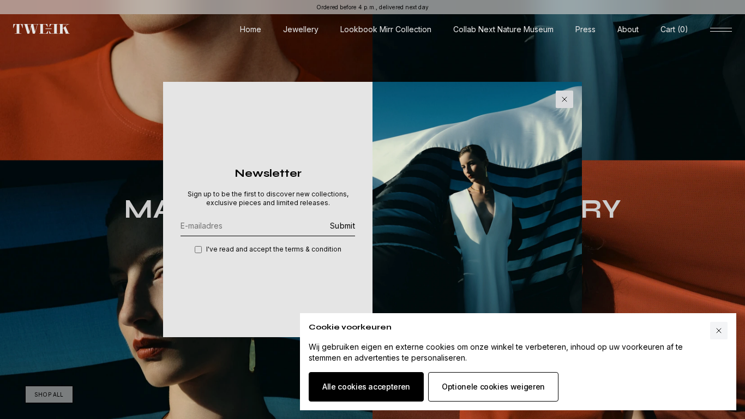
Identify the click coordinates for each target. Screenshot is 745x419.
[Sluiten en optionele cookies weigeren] (719, 330)
